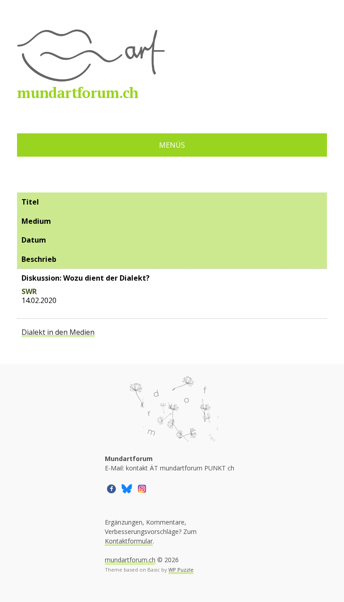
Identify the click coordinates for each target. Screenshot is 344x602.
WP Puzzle (181, 569)
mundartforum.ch (77, 92)
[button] (111, 488)
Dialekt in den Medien (58, 332)
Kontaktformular (129, 541)
